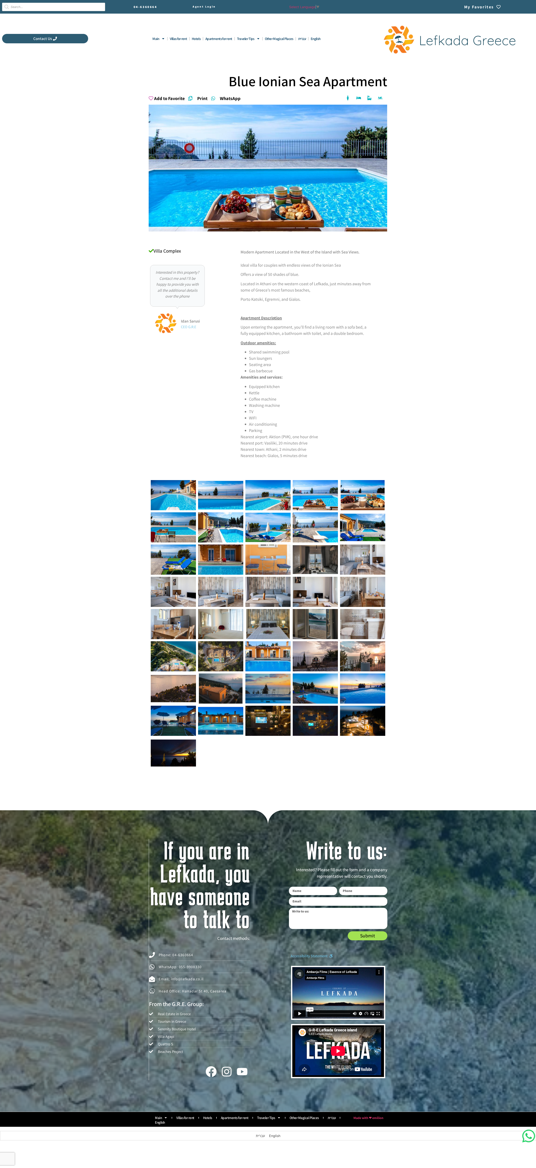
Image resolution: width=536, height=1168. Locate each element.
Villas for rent (178, 38)
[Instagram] (226, 1071)
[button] (312, 956)
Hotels (196, 38)
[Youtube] (242, 1071)
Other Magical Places (279, 38)
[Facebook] (211, 1071)
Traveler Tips (245, 38)
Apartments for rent (218, 38)
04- (145, 7)
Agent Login (204, 6)
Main (155, 38)
